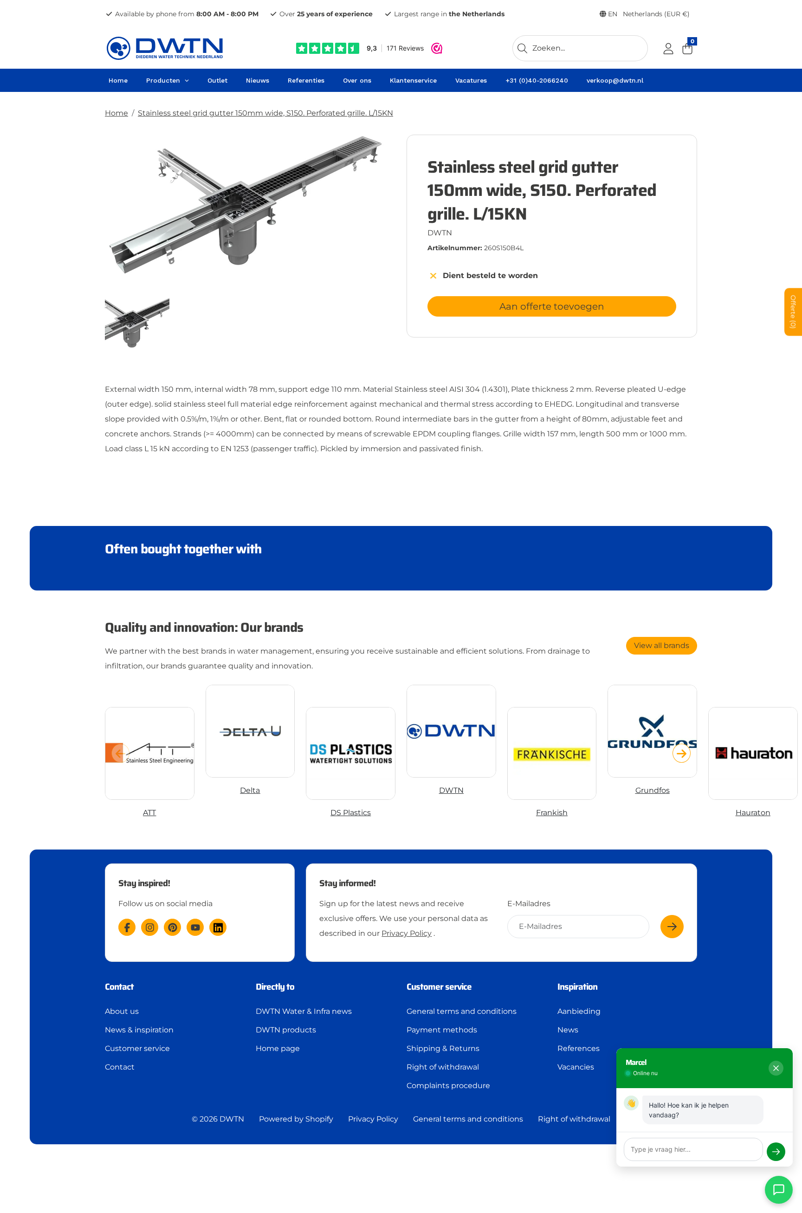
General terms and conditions (462, 1011)
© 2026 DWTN (218, 1119)
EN (648, 14)
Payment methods (442, 1029)
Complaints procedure (448, 1085)
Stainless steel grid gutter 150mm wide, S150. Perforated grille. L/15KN (265, 113)
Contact (120, 1067)
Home (116, 113)
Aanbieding (579, 1011)
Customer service (137, 1048)
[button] (681, 753)
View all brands (661, 645)
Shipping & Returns (443, 1048)
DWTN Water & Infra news (304, 1011)
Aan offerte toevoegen (551, 306)
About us (122, 1011)
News (567, 1029)
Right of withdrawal (443, 1067)
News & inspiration (139, 1029)
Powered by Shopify (296, 1119)
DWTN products (286, 1029)
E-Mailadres (528, 903)
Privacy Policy (407, 933)
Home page (278, 1048)
